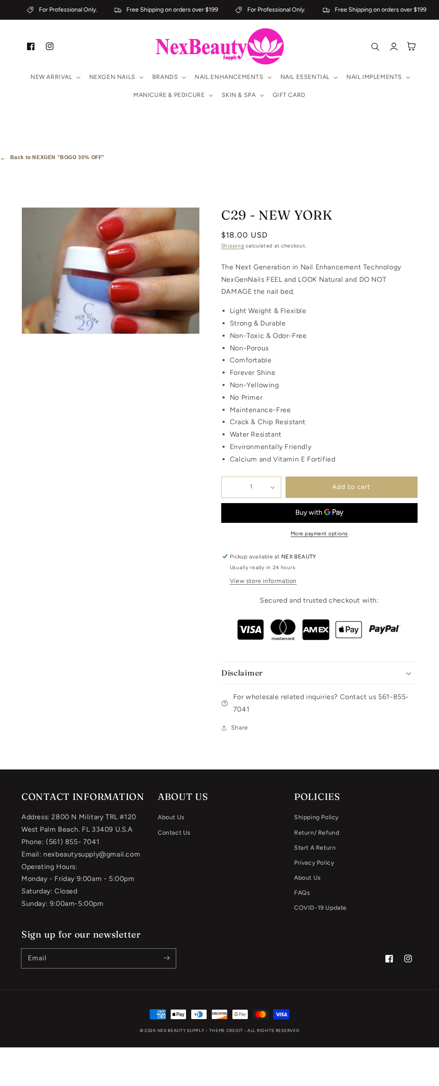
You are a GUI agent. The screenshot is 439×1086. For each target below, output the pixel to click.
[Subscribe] (166, 958)
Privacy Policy (314, 862)
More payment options (319, 534)
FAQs (302, 892)
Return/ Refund (316, 832)
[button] (54, 77)
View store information (263, 581)
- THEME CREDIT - (226, 1030)
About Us (171, 817)
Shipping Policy (316, 817)
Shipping (232, 246)
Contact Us (174, 832)
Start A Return (315, 847)
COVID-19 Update (320, 907)
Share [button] (239, 727)
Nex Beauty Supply (180, 1030)
